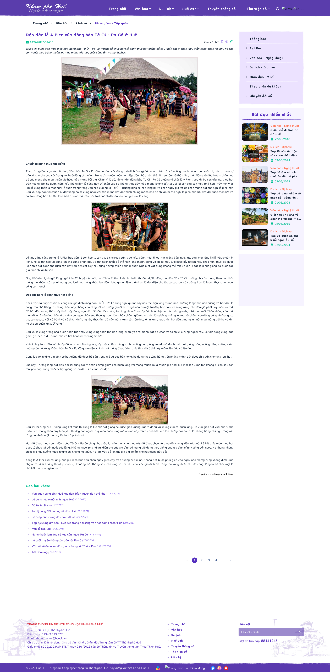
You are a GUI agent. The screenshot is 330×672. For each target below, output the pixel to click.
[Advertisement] (129, 587)
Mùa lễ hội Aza (41, 528)
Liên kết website (250, 631)
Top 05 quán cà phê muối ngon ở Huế (284, 238)
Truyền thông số (221, 8)
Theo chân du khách (265, 86)
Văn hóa (141, 8)
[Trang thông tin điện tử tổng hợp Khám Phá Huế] (46, 8)
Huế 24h (189, 8)
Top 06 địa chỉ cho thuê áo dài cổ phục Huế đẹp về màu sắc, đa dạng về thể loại (285, 174)
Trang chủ (117, 8)
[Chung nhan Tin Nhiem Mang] (185, 667)
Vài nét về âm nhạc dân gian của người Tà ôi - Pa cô (65, 546)
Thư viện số (257, 8)
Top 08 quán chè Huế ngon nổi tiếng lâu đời (285, 196)
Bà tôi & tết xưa (42, 505)
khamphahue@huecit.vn (51, 638)
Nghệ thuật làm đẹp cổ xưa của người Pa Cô (60, 534)
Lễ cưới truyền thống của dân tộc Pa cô (56, 540)
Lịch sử (81, 23)
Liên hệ (176, 657)
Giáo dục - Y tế (262, 77)
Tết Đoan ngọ (40, 552)
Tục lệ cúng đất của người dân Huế (54, 511)
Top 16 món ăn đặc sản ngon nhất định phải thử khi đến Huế (285, 153)
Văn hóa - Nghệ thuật (266, 58)
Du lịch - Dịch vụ (262, 67)
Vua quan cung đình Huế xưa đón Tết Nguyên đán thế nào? (69, 493)
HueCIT (146, 668)
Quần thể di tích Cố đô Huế (284, 132)
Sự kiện (255, 48)
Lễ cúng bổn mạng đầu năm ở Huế (53, 517)
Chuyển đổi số (261, 96)
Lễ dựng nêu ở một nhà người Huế (53, 499)
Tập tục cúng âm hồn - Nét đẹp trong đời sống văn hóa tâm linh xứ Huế (77, 523)
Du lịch (165, 8)
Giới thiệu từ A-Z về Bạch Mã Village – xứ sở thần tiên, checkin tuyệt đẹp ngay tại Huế (285, 217)
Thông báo (258, 39)
